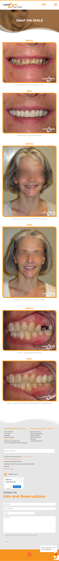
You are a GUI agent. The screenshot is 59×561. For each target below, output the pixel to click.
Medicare (33, 439)
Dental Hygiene (35, 435)
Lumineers (7, 433)
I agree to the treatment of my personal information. (21, 535)
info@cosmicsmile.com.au (12, 459)
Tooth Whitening (35, 437)
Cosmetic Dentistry (36, 441)
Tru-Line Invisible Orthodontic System (15, 442)
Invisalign (7, 435)
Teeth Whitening (35, 431)
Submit (6, 541)
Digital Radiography (36, 433)
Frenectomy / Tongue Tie (11, 441)
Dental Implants (9, 437)
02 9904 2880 (27, 456)
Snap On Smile (8, 439)
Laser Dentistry (8, 431)
